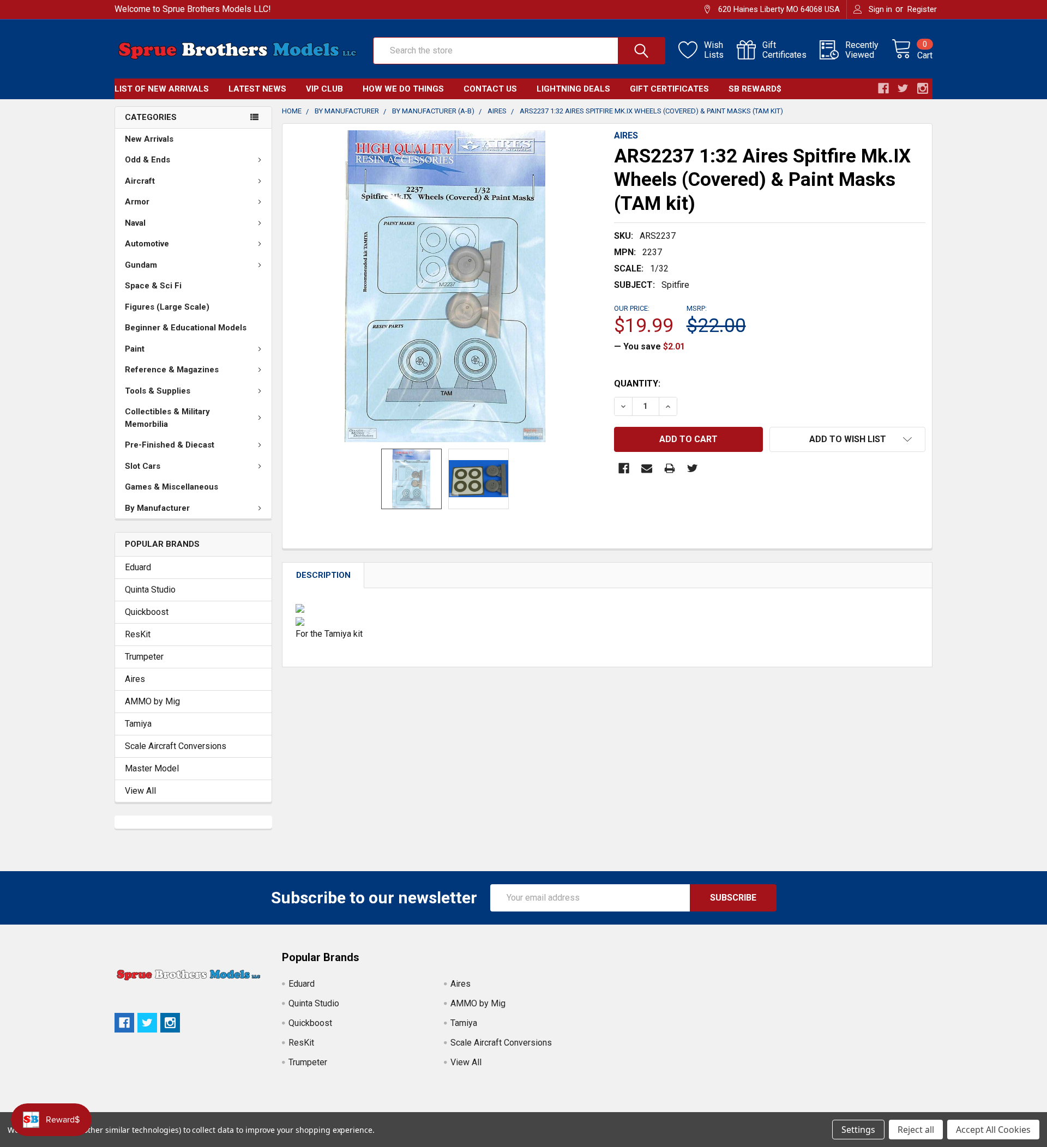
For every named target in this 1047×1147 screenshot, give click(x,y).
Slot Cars (142, 466)
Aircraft (140, 181)
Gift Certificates (669, 89)
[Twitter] (692, 468)
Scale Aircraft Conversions (175, 746)
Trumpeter (144, 656)
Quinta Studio (150, 589)
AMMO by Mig (152, 701)
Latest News (257, 89)
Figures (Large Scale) (167, 307)
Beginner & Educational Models (185, 328)
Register (922, 9)
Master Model (152, 768)
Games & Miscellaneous (171, 487)
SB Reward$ (755, 89)
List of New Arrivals (162, 89)
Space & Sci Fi (153, 286)
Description (323, 575)
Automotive (147, 244)
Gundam (141, 265)
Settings (858, 1130)
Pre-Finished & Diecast (169, 445)
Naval (135, 223)
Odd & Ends (147, 160)
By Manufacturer (157, 508)
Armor (137, 202)
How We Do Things (403, 89)
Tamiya (138, 724)
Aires (135, 679)
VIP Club (324, 89)
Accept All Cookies (993, 1130)
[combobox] (519, 50)
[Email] (647, 468)
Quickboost (147, 612)
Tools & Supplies (157, 391)
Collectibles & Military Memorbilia (167, 418)
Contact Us (490, 89)
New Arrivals (149, 139)
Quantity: (637, 383)
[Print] (669, 468)
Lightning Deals (573, 89)
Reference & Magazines (172, 370)
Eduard (138, 567)
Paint (135, 349)
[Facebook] (624, 468)
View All (140, 791)
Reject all (916, 1130)
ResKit (138, 634)
